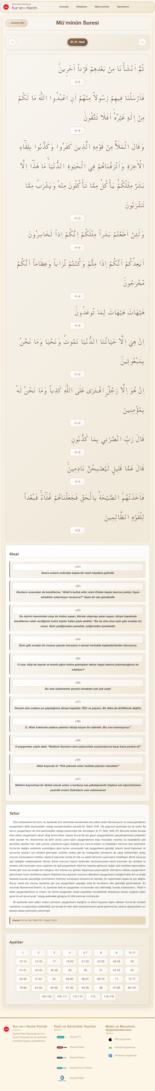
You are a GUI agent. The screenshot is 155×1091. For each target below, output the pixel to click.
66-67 (85, 979)
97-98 (116, 988)
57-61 (38, 979)
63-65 (69, 979)
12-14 (22, 961)
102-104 (46, 996)
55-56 (22, 979)
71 (116, 979)
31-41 (22, 970)
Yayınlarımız (123, 7)
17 (54, 961)
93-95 (85, 988)
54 (132, 970)
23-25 (100, 961)
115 (93, 996)
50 (85, 970)
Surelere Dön (16, 23)
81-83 (38, 988)
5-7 (85, 953)
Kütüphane (81, 7)
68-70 (100, 979)
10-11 (132, 953)
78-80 (22, 988)
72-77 (132, 979)
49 (69, 970)
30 (132, 961)
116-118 (109, 996)
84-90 (54, 988)
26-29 (116, 961)
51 (100, 970)
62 (54, 979)
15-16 (38, 961)
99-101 (132, 988)
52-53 (116, 970)
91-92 (69, 988)
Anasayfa (64, 7)
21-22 (85, 961)
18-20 (69, 961)
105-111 (62, 996)
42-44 (38, 970)
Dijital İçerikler (102, 7)
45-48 (54, 970)
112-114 (78, 996)
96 (100, 988)
